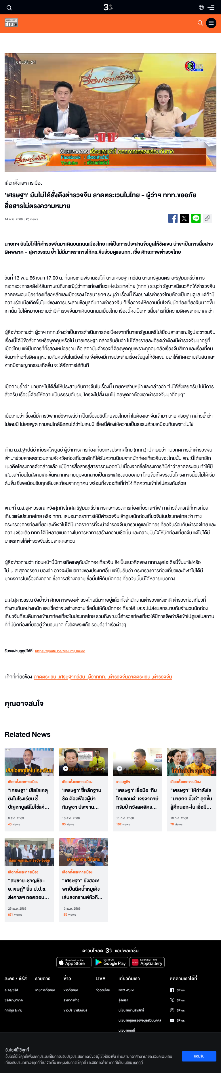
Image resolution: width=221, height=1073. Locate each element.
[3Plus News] (16, 24)
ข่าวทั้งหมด (71, 990)
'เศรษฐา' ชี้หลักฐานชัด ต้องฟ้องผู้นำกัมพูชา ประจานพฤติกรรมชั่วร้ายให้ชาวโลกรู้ (81, 799)
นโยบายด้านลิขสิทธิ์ (131, 1010)
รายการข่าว (71, 1000)
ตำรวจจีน (162, 677)
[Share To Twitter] (184, 218)
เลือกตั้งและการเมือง (23, 782)
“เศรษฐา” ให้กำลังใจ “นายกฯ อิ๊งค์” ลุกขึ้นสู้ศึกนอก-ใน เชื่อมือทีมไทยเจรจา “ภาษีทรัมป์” (191, 799)
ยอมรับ (199, 1056)
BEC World (126, 990)
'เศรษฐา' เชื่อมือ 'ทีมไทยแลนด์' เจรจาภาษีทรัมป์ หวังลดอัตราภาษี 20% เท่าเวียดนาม (137, 799)
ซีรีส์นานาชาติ (14, 1000)
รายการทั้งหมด (45, 990)
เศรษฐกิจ (123, 782)
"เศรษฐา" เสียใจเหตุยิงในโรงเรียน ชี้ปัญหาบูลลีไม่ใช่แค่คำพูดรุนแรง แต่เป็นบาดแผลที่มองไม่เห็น (29, 799)
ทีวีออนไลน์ (103, 990)
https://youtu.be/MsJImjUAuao (60, 651)
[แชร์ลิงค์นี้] (207, 218)
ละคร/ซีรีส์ (11, 990)
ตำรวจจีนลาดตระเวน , (131, 677)
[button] (47, 112)
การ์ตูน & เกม (13, 1010)
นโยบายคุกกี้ (127, 1030)
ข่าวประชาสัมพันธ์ (75, 1010)
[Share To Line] (196, 218)
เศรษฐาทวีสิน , (73, 677)
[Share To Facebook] (173, 218)
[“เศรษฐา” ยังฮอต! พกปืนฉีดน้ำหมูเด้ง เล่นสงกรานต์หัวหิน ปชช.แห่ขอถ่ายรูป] (83, 852)
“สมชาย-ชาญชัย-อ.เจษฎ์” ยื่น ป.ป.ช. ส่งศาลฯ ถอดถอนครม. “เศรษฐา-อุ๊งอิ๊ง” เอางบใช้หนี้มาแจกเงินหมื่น (29, 889)
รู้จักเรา (123, 1000)
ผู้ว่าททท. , (98, 677)
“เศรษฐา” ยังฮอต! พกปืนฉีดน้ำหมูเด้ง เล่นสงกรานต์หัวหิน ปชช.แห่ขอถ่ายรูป (81, 889)
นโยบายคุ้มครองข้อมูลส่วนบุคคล (140, 1020)
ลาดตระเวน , (46, 677)
